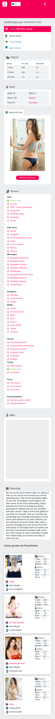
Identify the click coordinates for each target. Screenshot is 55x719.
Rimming (13, 251)
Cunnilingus (14, 356)
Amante (13, 308)
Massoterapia (15, 271)
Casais (12, 241)
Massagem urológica (18, 264)
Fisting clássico (16, 366)
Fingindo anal (15, 369)
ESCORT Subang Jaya (13, 22)
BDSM (12, 315)
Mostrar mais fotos (27, 178)
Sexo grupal (14, 210)
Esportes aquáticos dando (20, 400)
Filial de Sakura (16, 285)
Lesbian (13, 302)
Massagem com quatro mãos (21, 275)
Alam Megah (15, 48)
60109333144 (15, 671)
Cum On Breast (15, 386)
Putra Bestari (15, 42)
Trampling (14, 332)
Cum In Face (14, 390)
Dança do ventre (16, 298)
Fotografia (14, 234)
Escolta (13, 231)
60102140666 (15, 630)
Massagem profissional (19, 258)
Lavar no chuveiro (17, 244)
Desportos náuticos (17, 403)
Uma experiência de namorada (22, 346)
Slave (12, 318)
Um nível (13, 204)
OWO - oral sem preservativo (21, 207)
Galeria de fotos (15, 112)
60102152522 (15, 36)
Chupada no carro (17, 352)
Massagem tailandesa (18, 268)
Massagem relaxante (18, 281)
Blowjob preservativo (18, 342)
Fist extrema (14, 372)
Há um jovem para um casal (20, 238)
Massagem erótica (17, 261)
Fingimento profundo (18, 349)
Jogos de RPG (15, 325)
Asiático (32, 98)
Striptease (14, 295)
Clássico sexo (15, 200)
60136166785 (15, 712)
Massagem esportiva (18, 278)
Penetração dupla (17, 214)
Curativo (13, 328)
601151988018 (16, 589)
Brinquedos (14, 217)
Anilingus (13, 359)
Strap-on (13, 322)
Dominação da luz (17, 312)
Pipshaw (13, 248)
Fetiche (13, 221)
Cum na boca (15, 383)
